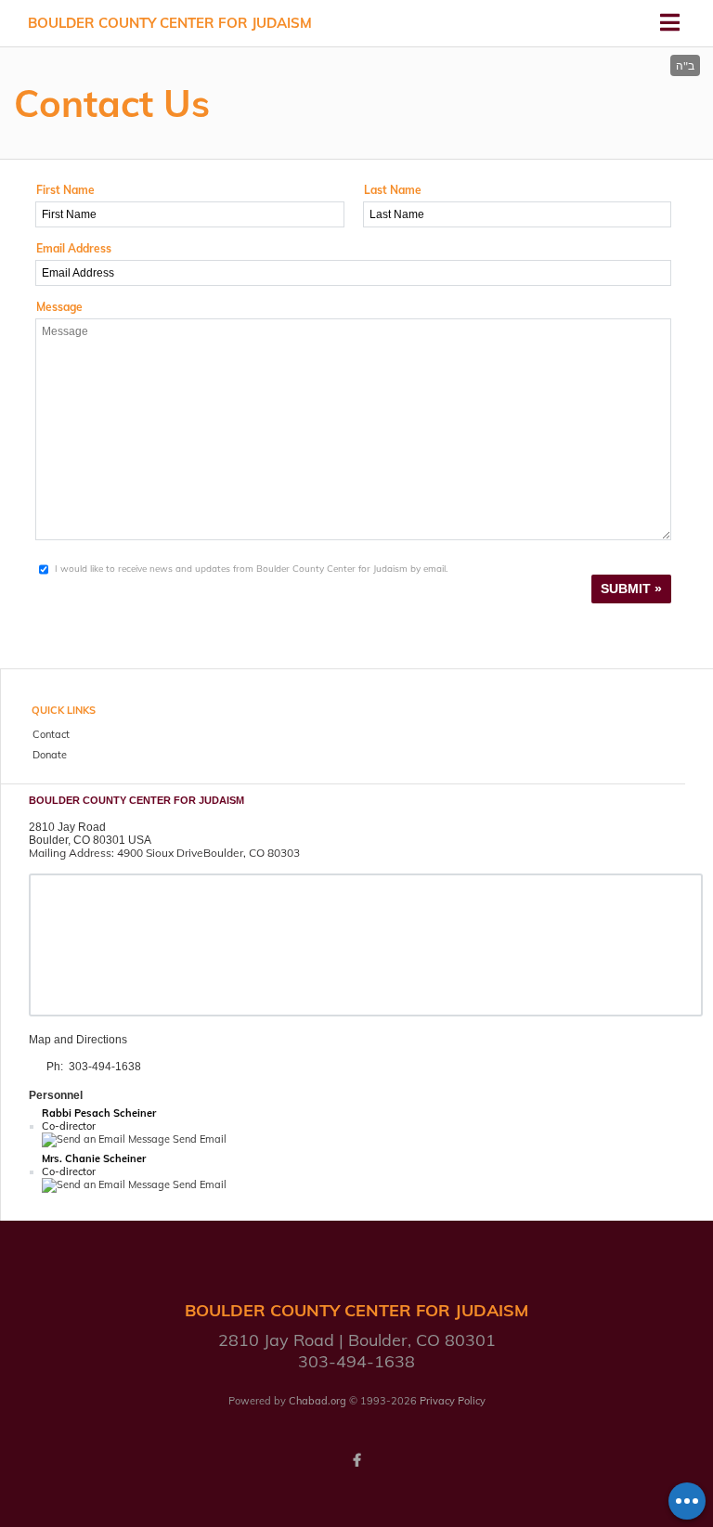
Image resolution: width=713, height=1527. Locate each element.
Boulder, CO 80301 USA (90, 840)
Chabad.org (317, 1400)
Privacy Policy (453, 1400)
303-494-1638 (105, 1066)
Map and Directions (78, 1039)
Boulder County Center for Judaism (170, 23)
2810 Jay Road (67, 827)
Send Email (198, 1138)
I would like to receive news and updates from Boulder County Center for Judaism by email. (251, 569)
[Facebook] (356, 1460)
